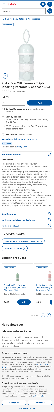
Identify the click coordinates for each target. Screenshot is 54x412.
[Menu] (4, 4)
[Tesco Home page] (12, 4)
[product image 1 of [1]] (27, 54)
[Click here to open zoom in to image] (5, 76)
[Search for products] (49, 11)
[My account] (43, 4)
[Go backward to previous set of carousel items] (43, 315)
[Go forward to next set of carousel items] (49, 315)
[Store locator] (49, 4)
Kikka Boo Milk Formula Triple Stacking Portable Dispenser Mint (15, 287)
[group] (17, 286)
